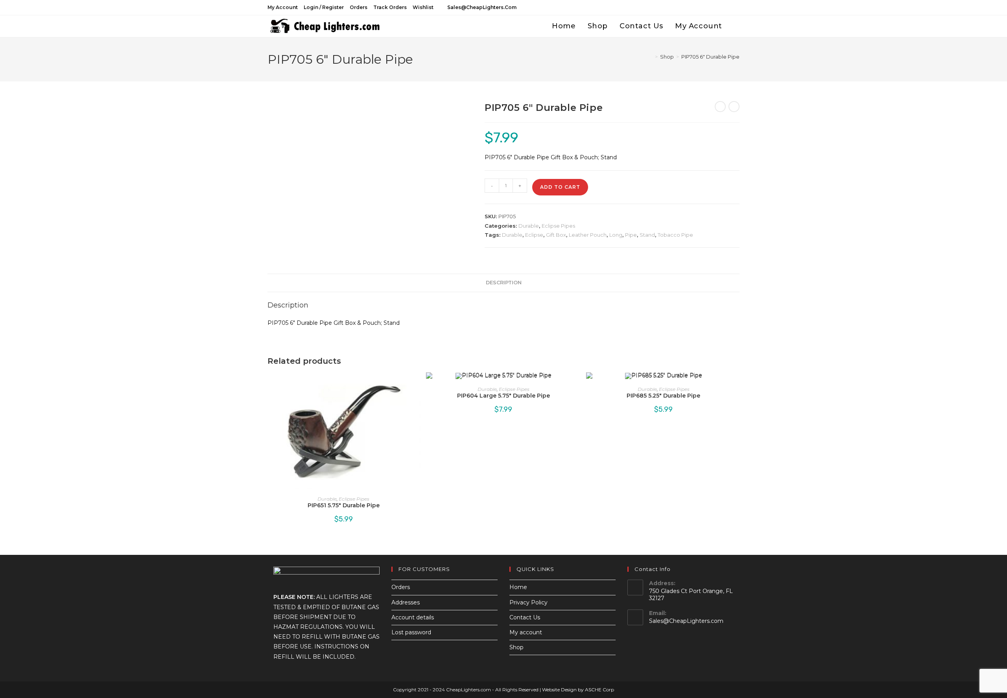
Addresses (405, 602)
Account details (412, 617)
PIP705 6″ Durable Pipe (710, 56)
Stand (647, 235)
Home (518, 587)
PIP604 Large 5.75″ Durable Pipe (503, 395)
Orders (358, 7)
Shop (516, 647)
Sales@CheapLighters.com (686, 620)
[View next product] (734, 106)
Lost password (411, 632)
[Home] (651, 56)
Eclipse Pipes (558, 226)
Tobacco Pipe (675, 235)
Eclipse (534, 235)
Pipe (631, 235)
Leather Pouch (588, 235)
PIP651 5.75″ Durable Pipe (344, 505)
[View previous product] (720, 106)
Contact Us (524, 617)
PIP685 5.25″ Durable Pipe (663, 395)
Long (615, 235)
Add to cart (560, 187)
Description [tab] (504, 282)
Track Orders (390, 7)
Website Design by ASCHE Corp (578, 689)
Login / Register (324, 7)
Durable (528, 226)
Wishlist (423, 7)
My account (282, 7)
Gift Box (556, 235)
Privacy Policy (528, 602)
